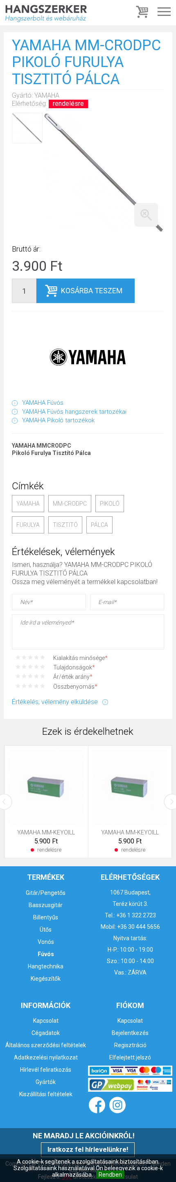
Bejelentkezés (130, 1033)
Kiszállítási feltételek (45, 1094)
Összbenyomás (75, 686)
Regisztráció (130, 1045)
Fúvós (46, 954)
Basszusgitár (46, 905)
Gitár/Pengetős (45, 893)
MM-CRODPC (70, 503)
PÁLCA (99, 525)
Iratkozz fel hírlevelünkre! (87, 1149)
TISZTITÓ (65, 525)
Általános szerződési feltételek (45, 1045)
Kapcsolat (46, 1020)
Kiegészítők (46, 978)
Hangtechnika (45, 966)
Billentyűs (45, 917)
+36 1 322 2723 (136, 915)
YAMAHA (28, 503)
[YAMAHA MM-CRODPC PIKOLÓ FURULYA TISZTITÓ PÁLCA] (104, 173)
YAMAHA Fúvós (42, 402)
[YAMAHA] (88, 357)
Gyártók (46, 1082)
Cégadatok (46, 1033)
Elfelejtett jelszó (130, 1057)
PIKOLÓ (110, 503)
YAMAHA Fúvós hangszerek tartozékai (74, 411)
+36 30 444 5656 (138, 926)
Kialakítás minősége (80, 658)
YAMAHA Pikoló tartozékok (58, 420)
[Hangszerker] (46, 13)
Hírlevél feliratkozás (45, 1069)
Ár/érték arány (73, 677)
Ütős (46, 929)
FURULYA (28, 525)
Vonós (46, 942)
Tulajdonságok (74, 667)
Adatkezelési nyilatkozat (46, 1057)
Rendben (110, 1174)
